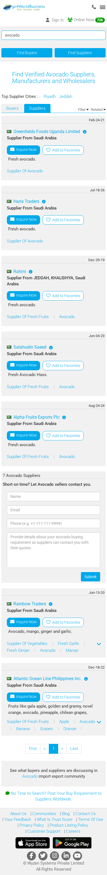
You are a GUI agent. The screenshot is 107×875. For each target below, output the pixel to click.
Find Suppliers (80, 53)
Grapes (47, 728)
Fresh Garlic (69, 643)
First (33, 748)
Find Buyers (27, 53)
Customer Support (43, 831)
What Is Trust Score (54, 819)
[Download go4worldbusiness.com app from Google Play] (72, 843)
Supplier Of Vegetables (28, 643)
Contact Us (85, 813)
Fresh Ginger (19, 650)
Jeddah (66, 96)
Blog (65, 813)
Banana (23, 728)
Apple (64, 721)
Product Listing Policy (68, 825)
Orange (70, 728)
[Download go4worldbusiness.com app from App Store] (32, 843)
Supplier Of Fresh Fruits (28, 316)
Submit (91, 577)
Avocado (67, 316)
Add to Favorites (65, 150)
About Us (18, 813)
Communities (43, 813)
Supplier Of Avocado (25, 171)
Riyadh (50, 96)
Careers (72, 831)
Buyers (12, 108)
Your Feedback (17, 819)
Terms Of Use (90, 819)
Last (74, 748)
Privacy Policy (31, 825)
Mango (72, 650)
